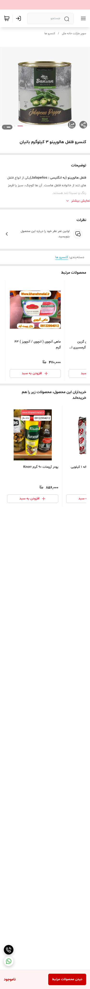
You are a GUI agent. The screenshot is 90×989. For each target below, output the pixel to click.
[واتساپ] (8, 961)
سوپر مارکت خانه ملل (74, 33)
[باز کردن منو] (82, 18)
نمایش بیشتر (80, 200)
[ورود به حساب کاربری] (19, 18)
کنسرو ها (49, 33)
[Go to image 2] (4, 127)
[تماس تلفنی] (8, 950)
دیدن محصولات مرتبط (67, 979)
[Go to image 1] (9, 127)
